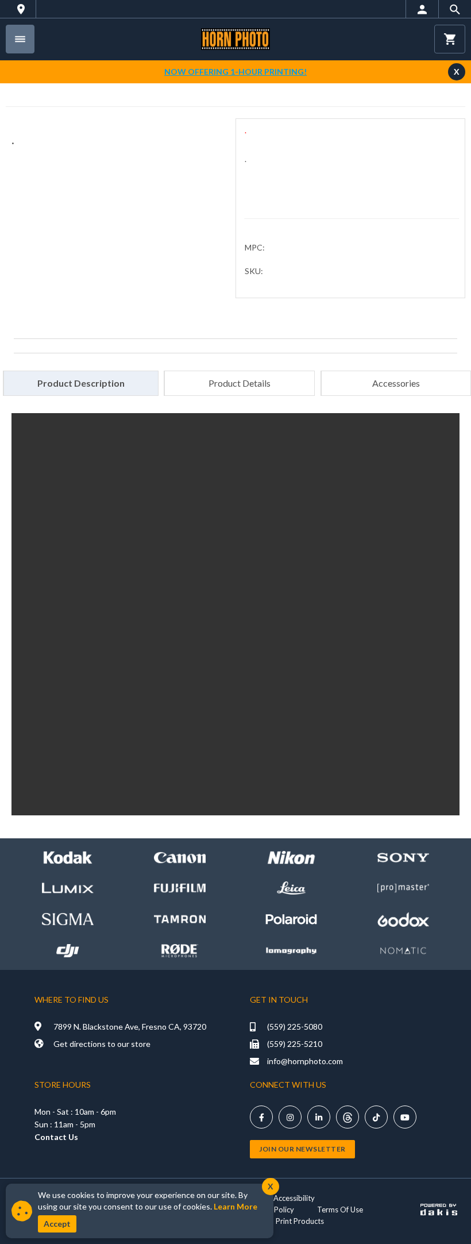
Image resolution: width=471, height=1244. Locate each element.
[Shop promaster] (403, 888)
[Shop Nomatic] (403, 950)
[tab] (81, 383)
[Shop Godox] (403, 919)
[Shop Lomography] (291, 950)
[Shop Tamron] (180, 919)
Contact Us (56, 1137)
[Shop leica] (291, 888)
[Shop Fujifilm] (180, 888)
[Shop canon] (180, 857)
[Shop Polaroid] (291, 919)
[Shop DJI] (67, 950)
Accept (57, 1223)
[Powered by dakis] (438, 1209)
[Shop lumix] (67, 888)
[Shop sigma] (67, 919)
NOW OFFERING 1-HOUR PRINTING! (235, 71)
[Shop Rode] (180, 950)
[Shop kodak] (67, 857)
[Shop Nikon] (291, 857)
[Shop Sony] (403, 857)
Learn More (235, 1206)
